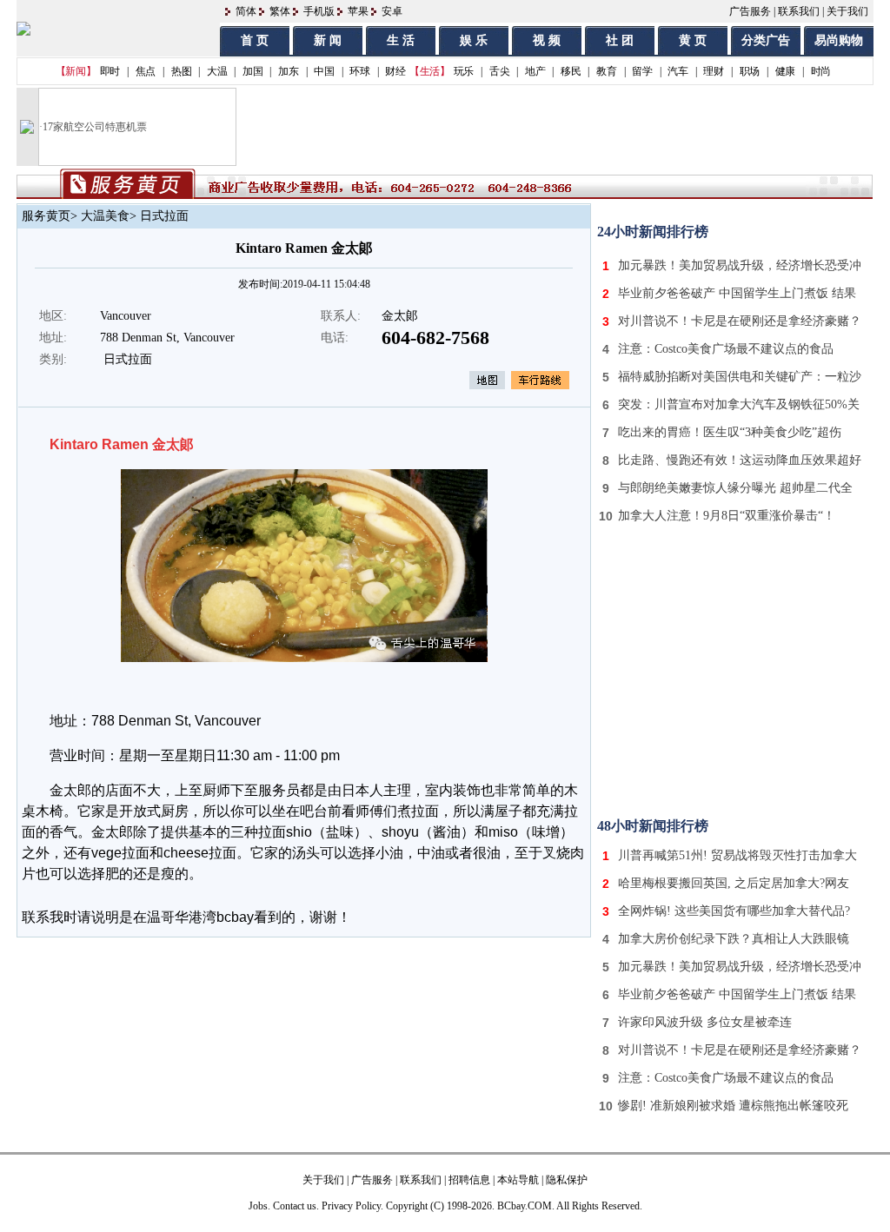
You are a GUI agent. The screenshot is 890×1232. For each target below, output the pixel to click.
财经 (395, 71)
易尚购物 (838, 40)
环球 (359, 71)
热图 (181, 71)
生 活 (401, 40)
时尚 (821, 71)
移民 (571, 71)
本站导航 (518, 1180)
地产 (535, 71)
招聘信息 (469, 1180)
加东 (288, 71)
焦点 (146, 71)
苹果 (358, 11)
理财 (713, 71)
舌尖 (499, 71)
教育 (606, 71)
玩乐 (464, 71)
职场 (750, 71)
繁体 (279, 11)
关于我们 (847, 11)
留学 (642, 71)
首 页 (255, 40)
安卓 (392, 11)
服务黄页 (46, 215)
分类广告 (765, 40)
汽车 (677, 71)
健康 (785, 71)
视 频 (547, 40)
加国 (252, 71)
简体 (246, 11)
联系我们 (799, 11)
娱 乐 (474, 40)
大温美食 (105, 215)
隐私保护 (567, 1180)
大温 (217, 71)
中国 (324, 71)
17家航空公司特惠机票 (95, 127)
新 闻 (328, 40)
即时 (110, 71)
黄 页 (693, 40)
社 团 (620, 40)
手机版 (319, 11)
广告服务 (750, 11)
